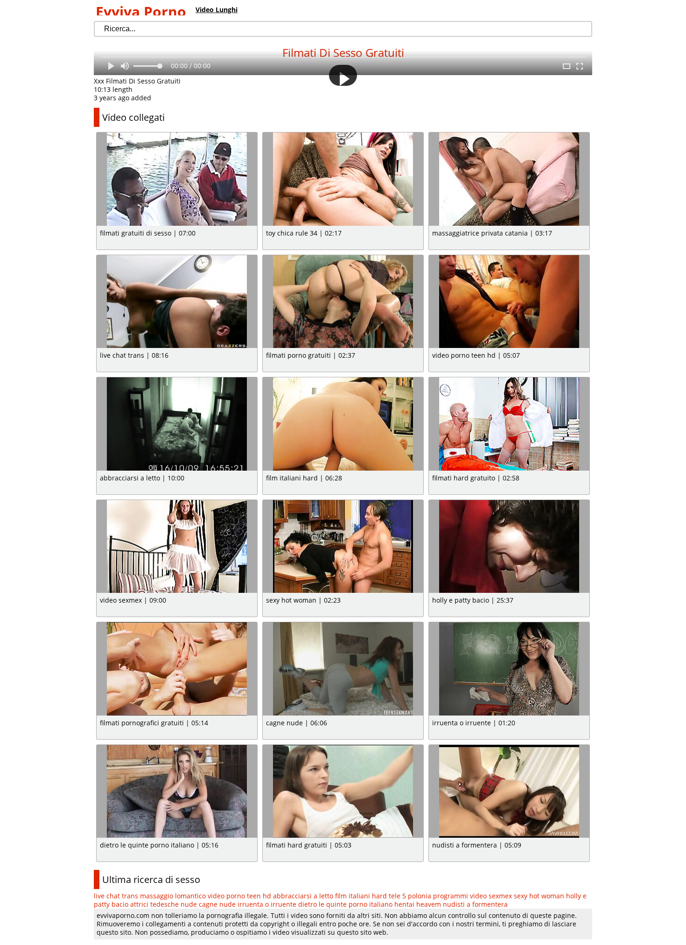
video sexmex (491, 895)
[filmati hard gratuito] (509, 424)
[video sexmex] (177, 546)
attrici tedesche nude (163, 904)
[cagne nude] (343, 669)
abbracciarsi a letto (303, 895)
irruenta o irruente (267, 904)
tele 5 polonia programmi (428, 895)
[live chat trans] (177, 301)
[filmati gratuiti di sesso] (177, 179)
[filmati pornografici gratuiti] (177, 669)
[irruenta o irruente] (509, 669)
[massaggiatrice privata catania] (509, 179)
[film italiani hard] (343, 424)
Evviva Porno (141, 11)
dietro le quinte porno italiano (345, 904)
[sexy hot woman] (343, 546)
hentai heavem (417, 904)
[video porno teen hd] (509, 301)
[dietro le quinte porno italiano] (177, 791)
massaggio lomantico (173, 895)
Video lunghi (217, 9)
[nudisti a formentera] (509, 791)
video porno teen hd (239, 895)
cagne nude (217, 904)
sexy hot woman (539, 895)
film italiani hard (361, 895)
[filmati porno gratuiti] (343, 301)
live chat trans (116, 895)
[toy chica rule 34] (343, 179)
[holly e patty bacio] (509, 546)
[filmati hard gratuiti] (343, 791)
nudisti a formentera (475, 904)
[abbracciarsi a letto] (177, 424)
